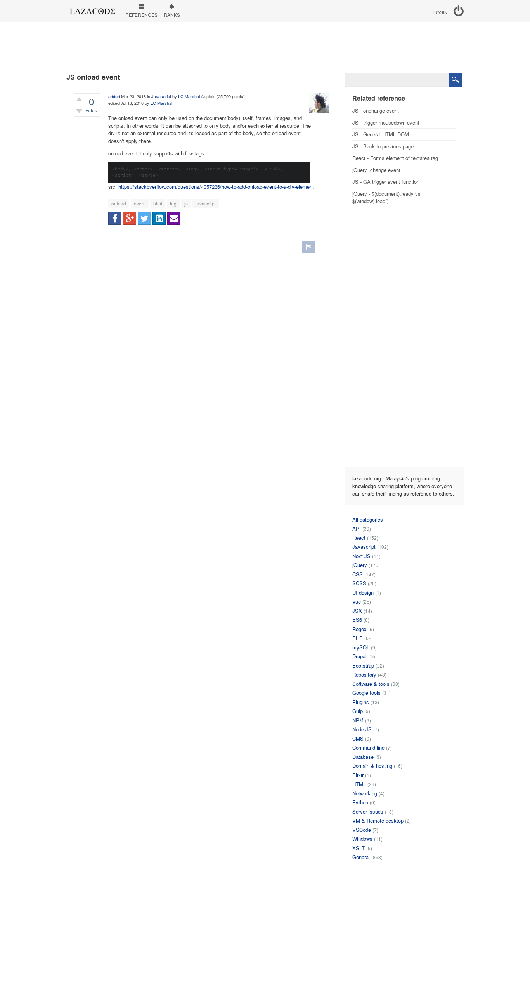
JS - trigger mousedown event (385, 122)
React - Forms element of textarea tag (395, 158)
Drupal (359, 656)
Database (363, 756)
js (186, 203)
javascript (206, 203)
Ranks (172, 14)
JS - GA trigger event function (385, 181)
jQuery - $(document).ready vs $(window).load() (386, 197)
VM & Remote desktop (378, 820)
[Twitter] (144, 218)
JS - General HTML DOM (380, 134)
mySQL (360, 647)
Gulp (357, 711)
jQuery (359, 565)
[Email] (173, 218)
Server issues (367, 811)
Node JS (362, 729)
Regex (359, 629)
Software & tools (371, 683)
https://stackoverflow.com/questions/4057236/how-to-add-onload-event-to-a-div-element (216, 186)
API (356, 528)
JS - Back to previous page (383, 146)
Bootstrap (363, 665)
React (358, 537)
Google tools (366, 692)
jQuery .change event (376, 170)
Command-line (368, 747)
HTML (359, 784)
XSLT (358, 848)
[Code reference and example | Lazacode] (92, 9)
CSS (357, 574)
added (114, 96)
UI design (363, 592)
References (141, 14)
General (361, 857)
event (139, 203)
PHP (357, 638)
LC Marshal (189, 96)
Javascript (161, 96)
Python (360, 802)
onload (118, 203)
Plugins (360, 702)
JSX (357, 610)
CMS (358, 738)
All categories (367, 519)
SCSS (359, 583)
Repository (364, 674)
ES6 (357, 619)
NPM (358, 720)
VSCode (361, 829)
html (157, 203)
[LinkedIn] (159, 218)
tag (173, 203)
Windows (362, 838)
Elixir (358, 775)
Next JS (361, 556)
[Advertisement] (265, 47)
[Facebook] (114, 218)
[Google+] (129, 218)
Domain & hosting (372, 765)
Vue (356, 601)
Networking (364, 793)
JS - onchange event (375, 110)
